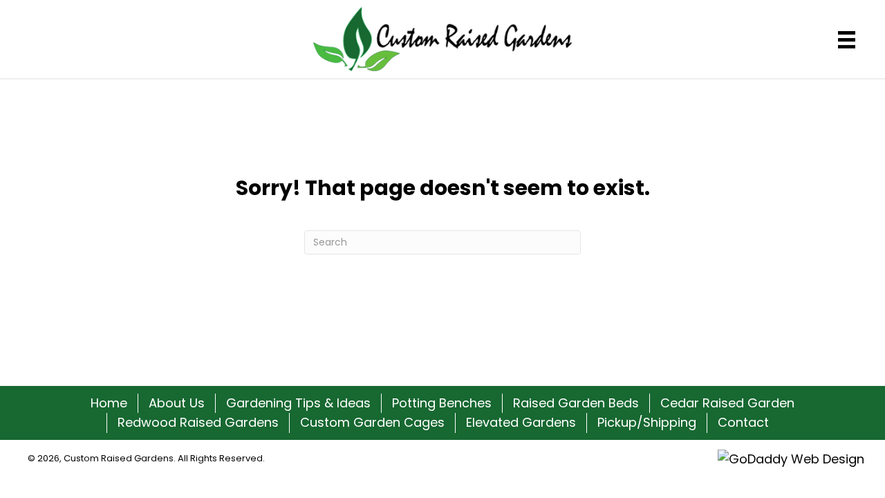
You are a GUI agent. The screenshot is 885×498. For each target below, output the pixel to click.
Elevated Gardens (521, 422)
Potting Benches (442, 403)
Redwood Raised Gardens (198, 422)
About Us (177, 403)
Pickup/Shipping (646, 422)
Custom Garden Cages (372, 422)
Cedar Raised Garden (727, 403)
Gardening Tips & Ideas (298, 403)
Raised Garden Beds (576, 403)
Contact (743, 422)
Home (109, 403)
